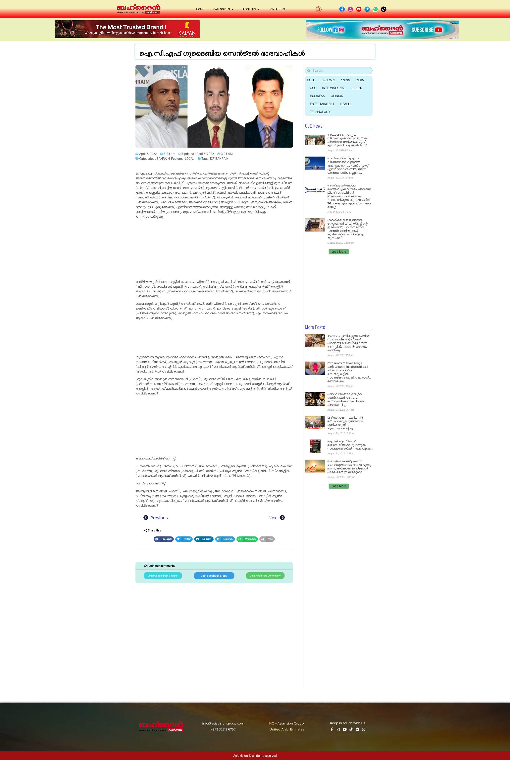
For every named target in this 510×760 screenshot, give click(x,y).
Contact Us (277, 9)
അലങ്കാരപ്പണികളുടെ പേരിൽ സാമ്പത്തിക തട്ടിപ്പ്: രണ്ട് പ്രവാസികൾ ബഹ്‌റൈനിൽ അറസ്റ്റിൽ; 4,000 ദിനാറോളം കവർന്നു (348, 343)
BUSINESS (317, 96)
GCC (313, 88)
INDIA (360, 80)
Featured (177, 159)
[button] (319, 9)
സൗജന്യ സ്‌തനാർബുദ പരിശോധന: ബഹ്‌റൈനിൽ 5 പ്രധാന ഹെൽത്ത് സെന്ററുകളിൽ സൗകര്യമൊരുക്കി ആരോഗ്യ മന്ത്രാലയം (349, 372)
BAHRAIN (163, 159)
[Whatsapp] (364, 729)
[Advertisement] (214, 250)
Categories (221, 9)
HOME (311, 80)
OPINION (337, 96)
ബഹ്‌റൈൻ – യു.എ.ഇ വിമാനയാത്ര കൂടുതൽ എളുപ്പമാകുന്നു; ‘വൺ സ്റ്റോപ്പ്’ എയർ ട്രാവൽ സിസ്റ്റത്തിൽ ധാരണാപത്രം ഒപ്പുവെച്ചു (348, 165)
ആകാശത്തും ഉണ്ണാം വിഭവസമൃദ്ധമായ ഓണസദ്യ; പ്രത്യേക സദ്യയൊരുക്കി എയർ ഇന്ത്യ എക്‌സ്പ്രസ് (348, 140)
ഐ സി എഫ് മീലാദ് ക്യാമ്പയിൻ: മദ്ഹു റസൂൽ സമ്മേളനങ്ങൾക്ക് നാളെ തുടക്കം (350, 444)
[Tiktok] (351, 729)
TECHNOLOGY (320, 112)
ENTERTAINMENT (322, 104)
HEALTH (346, 104)
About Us (249, 9)
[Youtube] (344, 729)
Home (200, 9)
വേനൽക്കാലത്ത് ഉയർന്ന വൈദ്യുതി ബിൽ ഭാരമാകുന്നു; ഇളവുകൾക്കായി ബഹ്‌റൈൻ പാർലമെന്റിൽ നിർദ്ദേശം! (349, 466)
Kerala (345, 80)
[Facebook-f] (332, 729)
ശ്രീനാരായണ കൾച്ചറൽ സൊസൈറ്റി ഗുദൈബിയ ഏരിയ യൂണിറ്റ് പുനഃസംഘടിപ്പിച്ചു (345, 423)
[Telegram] (357, 729)
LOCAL (189, 159)
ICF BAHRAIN (219, 159)
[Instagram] (338, 729)
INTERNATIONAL (333, 88)
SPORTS (357, 88)
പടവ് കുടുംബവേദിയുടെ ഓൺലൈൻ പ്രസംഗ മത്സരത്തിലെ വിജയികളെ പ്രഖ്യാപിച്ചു (345, 399)
